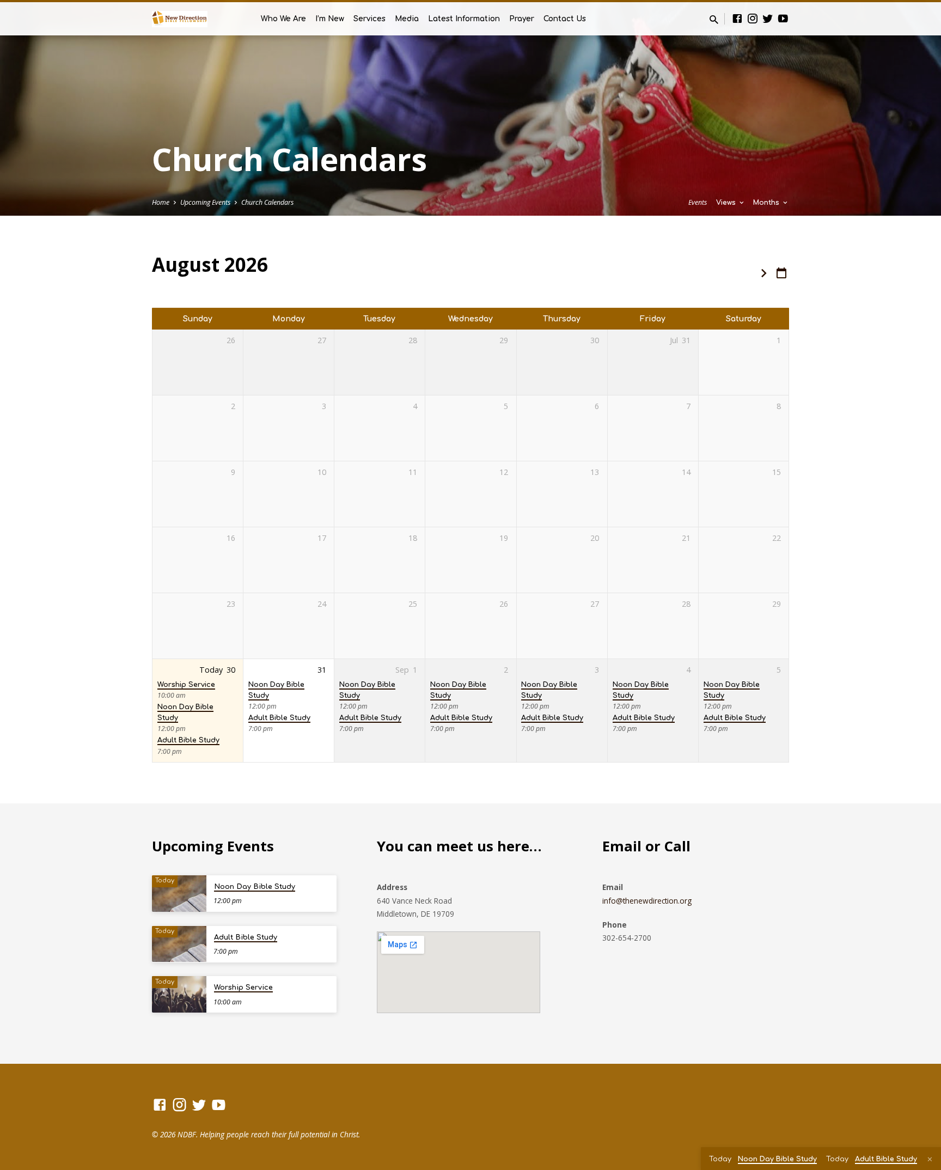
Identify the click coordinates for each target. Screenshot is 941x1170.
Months (767, 202)
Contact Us (564, 19)
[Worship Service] (179, 994)
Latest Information (464, 19)
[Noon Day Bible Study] (179, 893)
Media (407, 19)
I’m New (329, 19)
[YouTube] (783, 18)
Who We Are (283, 19)
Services (369, 19)
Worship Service (186, 684)
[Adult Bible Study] (179, 944)
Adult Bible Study (188, 740)
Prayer (521, 19)
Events (697, 202)
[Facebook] (737, 18)
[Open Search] (714, 19)
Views (727, 202)
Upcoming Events (205, 202)
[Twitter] (768, 18)
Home (160, 202)
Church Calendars (267, 202)
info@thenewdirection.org (647, 900)
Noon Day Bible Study (254, 887)
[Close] (929, 1159)
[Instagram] (753, 18)
